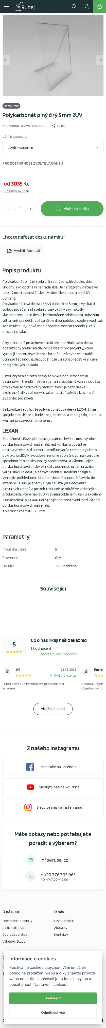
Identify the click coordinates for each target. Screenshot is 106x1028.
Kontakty (61, 934)
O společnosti (64, 921)
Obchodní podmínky (17, 921)
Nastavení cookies (50, 984)
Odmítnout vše (53, 1012)
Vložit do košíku (76, 209)
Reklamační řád (13, 928)
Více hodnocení (53, 708)
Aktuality (60, 928)
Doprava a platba (14, 934)
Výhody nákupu (14, 941)
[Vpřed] (101, 60)
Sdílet (61, 126)
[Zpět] (5, 60)
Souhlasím (53, 998)
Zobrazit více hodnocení (59, 654)
